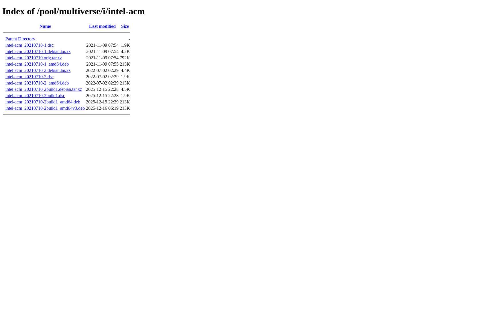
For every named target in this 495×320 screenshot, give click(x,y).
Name (45, 26)
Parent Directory (20, 38)
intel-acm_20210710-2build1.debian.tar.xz (43, 89)
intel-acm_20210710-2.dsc (29, 76)
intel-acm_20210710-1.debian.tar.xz (37, 51)
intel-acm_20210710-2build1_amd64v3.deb (45, 108)
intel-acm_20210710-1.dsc (29, 45)
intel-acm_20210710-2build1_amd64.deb (42, 101)
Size (125, 26)
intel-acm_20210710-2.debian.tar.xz (37, 70)
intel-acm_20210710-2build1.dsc (35, 95)
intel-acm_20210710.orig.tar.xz (33, 57)
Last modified (102, 26)
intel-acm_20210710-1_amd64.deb (37, 64)
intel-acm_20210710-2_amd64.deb (37, 83)
